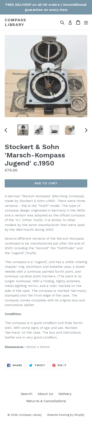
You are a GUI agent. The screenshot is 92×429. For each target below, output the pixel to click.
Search (26, 394)
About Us (45, 394)
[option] (23, 130)
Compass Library (15, 22)
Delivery (64, 394)
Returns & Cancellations (46, 401)
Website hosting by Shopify (66, 414)
